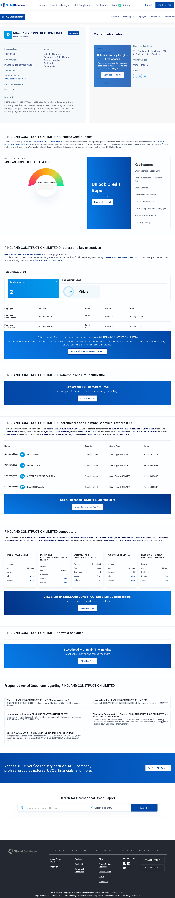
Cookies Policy (105, 871)
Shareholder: (10, 70)
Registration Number (13, 84)
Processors (103, 881)
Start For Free (87, 608)
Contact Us (79, 864)
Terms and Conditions (79, 870)
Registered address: (142, 46)
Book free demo (152, 860)
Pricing (126, 5)
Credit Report (128, 16)
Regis (116, 5)
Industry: (48, 49)
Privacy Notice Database (105, 865)
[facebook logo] (135, 76)
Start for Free (164, 5)
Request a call (152, 867)
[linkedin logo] (144, 76)
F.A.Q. (101, 859)
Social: (136, 70)
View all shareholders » (15, 78)
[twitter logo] (140, 76)
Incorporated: (10, 49)
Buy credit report (102, 202)
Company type (11, 59)
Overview (114, 16)
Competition (169, 16)
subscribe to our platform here (47, 260)
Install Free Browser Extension (89, 351)
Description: (9, 97)
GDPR (101, 876)
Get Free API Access (158, 768)
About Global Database (55, 860)
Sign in (148, 5)
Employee (142, 16)
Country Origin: (140, 59)
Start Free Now (87, 398)
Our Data (78, 859)
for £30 (46, 187)
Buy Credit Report (14, 16)
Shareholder (155, 16)
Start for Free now (113, 74)
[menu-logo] (13, 5)
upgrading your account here (150, 540)
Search (144, 807)
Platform (42, 5)
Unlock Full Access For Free (87, 507)
